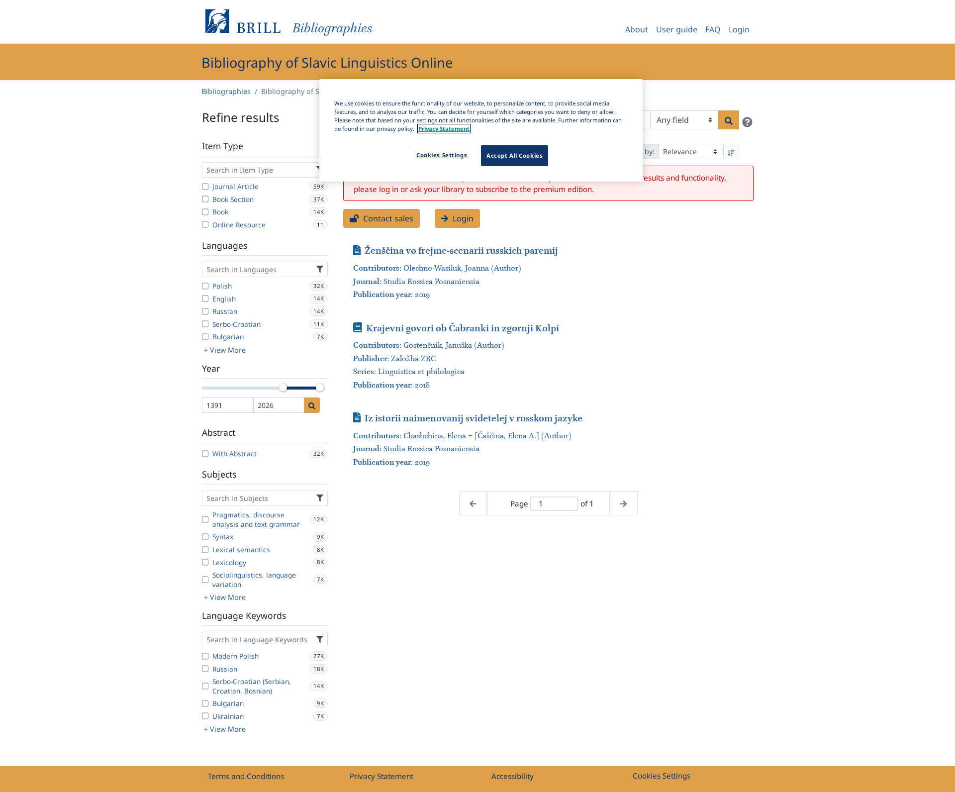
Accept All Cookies (514, 155)
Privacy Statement (381, 776)
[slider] (283, 388)
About (636, 29)
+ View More (225, 350)
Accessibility (512, 776)
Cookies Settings (661, 776)
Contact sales (387, 218)
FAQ (713, 29)
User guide (676, 29)
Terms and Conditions (246, 776)
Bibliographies (226, 91)
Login (739, 29)
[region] (481, 130)
